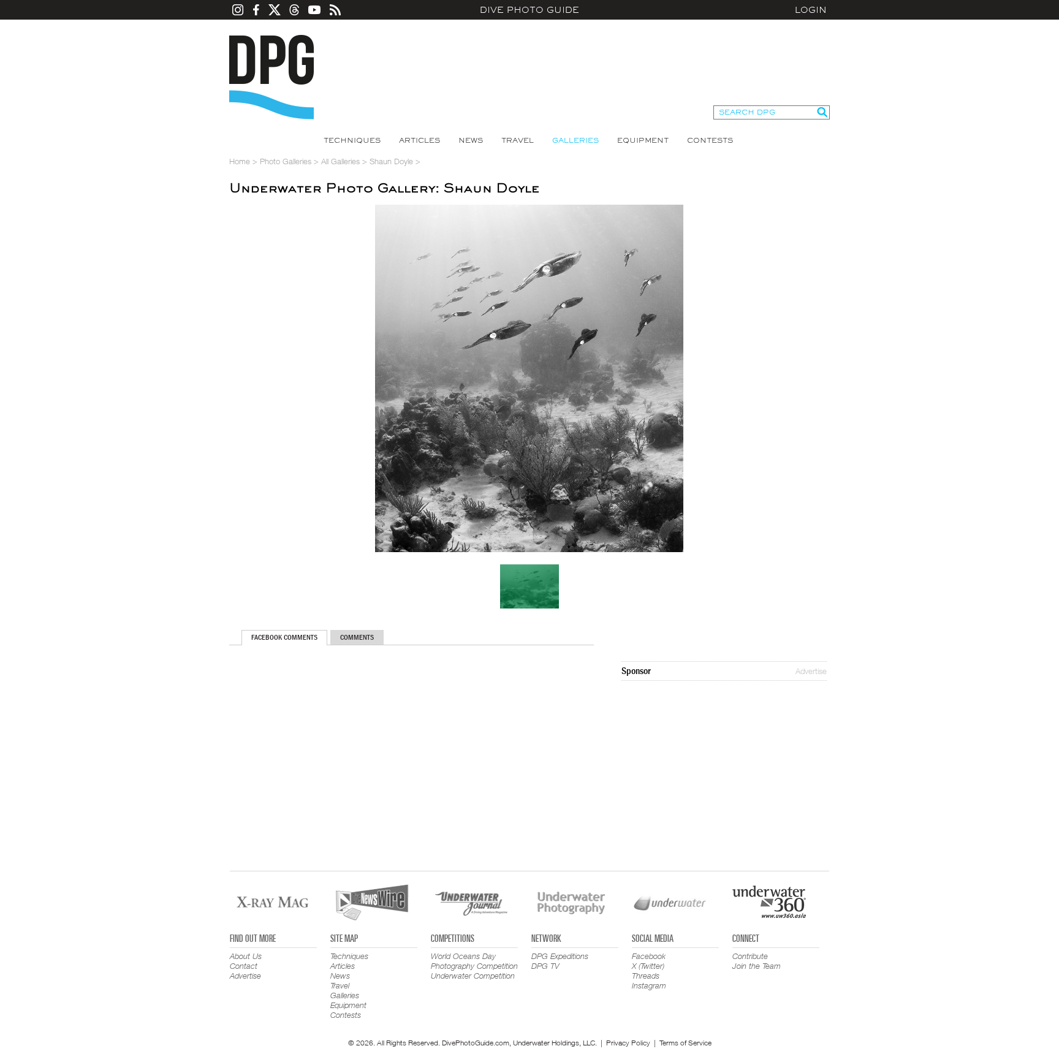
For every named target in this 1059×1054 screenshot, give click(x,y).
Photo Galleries (285, 161)
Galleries (575, 140)
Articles (419, 140)
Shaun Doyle (391, 161)
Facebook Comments (284, 637)
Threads (645, 975)
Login (811, 10)
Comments (357, 637)
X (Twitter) (648, 966)
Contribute (750, 956)
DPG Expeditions (559, 956)
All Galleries (340, 161)
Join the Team (756, 966)
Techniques (352, 140)
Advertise (811, 671)
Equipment (643, 140)
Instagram (649, 985)
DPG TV (545, 966)
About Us (246, 956)
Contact (243, 966)
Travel (517, 140)
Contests (710, 140)
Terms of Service (685, 1042)
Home (239, 161)
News (470, 140)
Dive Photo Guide (529, 10)
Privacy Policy (628, 1042)
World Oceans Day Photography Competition (474, 961)
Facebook (649, 956)
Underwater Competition (473, 975)
